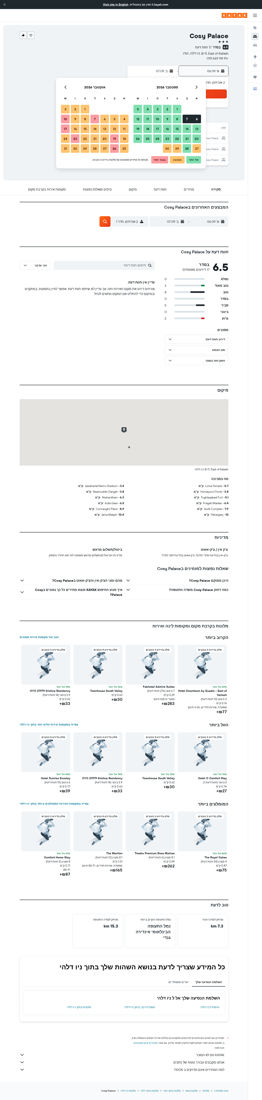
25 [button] (147, 139)
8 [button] (177, 119)
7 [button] (187, 119)
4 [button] (148, 109)
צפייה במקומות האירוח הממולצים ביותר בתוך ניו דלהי (54, 803)
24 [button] (157, 139)
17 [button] (157, 129)
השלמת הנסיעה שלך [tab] (208, 982)
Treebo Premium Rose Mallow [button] (155, 853)
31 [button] (65, 148)
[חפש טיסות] (255, 28)
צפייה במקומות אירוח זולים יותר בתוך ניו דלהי (49, 724)
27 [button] (197, 148)
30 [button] (167, 148)
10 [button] (157, 119)
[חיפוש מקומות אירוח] (255, 36)
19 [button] (137, 129)
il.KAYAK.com (221, 1090)
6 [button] (197, 119)
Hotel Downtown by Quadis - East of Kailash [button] (202, 693)
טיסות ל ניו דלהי (209, 1007)
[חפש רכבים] (255, 45)
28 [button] (187, 148)
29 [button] (177, 148)
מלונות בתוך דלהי (149, 1090)
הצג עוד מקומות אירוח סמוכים (39, 637)
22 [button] (177, 139)
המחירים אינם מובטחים (146, 1042)
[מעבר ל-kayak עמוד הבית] (234, 15)
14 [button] (187, 129)
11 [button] (147, 119)
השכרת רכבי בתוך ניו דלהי (139, 1007)
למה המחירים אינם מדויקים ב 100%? (199, 1070)
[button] (4, 4)
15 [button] (177, 129)
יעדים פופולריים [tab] (178, 982)
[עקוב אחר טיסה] (255, 65)
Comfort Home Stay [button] (57, 857)
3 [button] (157, 109)
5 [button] (138, 109)
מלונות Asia (191, 1090)
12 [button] (137, 119)
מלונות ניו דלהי (128, 1090)
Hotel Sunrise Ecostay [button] (55, 778)
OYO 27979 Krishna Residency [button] (50, 691)
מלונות (205, 1090)
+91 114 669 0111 (217, 58)
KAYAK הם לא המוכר (210, 1055)
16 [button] (167, 129)
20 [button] (197, 139)
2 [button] (167, 109)
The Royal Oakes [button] (215, 857)
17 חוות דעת (203, 47)
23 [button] (167, 139)
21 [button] (187, 139)
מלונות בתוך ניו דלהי (79, 1007)
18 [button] (147, 129)
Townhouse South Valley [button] (106, 691)
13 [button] (196, 129)
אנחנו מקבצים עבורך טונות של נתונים (198, 1062)
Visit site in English (115, 4)
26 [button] (138, 139)
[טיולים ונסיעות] (255, 77)
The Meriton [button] (114, 853)
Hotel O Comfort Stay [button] (212, 778)
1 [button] (177, 109)
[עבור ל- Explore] (255, 57)
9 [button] (167, 119)
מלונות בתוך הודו (172, 1090)
